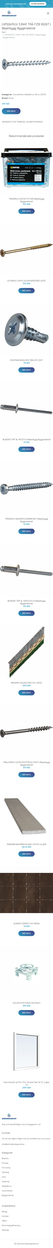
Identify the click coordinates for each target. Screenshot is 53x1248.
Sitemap (5, 1230)
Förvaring (6, 1167)
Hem (4, 32)
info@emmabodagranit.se (13, 1144)
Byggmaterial (8, 1195)
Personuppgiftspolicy (11, 1225)
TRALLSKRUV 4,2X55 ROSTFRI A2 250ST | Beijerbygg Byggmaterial (26, 763)
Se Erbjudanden (37, 4)
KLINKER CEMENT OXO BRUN (27, 923)
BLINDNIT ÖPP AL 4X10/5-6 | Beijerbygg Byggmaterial (26, 439)
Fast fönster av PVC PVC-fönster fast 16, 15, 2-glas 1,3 (26, 1083)
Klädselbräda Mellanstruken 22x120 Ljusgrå (26, 844)
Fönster (5, 1163)
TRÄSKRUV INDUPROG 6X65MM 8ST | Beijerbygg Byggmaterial (26, 520)
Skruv (37, 94)
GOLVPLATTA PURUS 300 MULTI (26, 1003)
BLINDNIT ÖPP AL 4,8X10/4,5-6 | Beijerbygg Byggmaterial (26, 602)
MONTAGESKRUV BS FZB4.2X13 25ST (26, 360)
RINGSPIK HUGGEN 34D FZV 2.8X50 (26, 683)
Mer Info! (11, 111)
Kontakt (5, 1216)
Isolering (5, 1181)
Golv (4, 1177)
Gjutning (5, 1172)
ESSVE (43, 94)
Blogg (4, 1211)
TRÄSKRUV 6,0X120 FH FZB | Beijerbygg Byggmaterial (26, 200)
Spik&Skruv (29, 94)
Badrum (5, 1158)
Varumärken (18, 94)
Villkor (4, 1221)
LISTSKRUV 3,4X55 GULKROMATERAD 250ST (26, 280)
